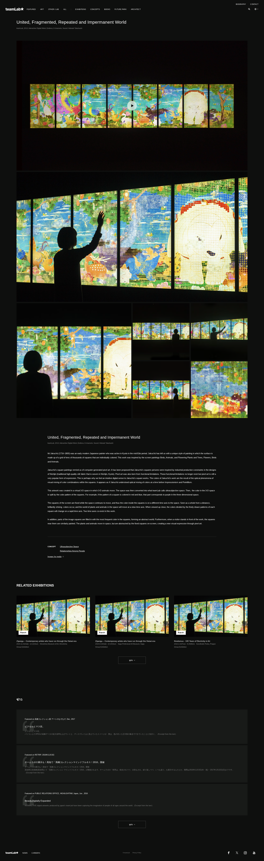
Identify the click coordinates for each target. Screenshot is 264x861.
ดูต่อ (131, 660)
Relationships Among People (72, 551)
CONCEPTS (95, 9)
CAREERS (36, 853)
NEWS (25, 853)
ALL (65, 9)
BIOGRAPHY (241, 4)
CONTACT (254, 4)
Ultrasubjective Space (69, 546)
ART (42, 9)
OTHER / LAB (53, 9)
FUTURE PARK (121, 9)
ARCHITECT (136, 9)
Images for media (54, 557)
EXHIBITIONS (80, 9)
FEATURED (31, 9)
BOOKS (107, 9)
